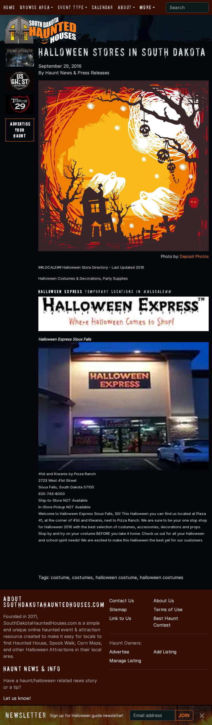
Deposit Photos (194, 256)
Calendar (102, 7)
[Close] (202, 715)
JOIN (184, 715)
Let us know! (17, 698)
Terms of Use (167, 609)
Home (9, 7)
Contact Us (121, 600)
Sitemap (118, 609)
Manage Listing (125, 660)
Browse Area (35, 7)
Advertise (119, 652)
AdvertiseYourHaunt (20, 129)
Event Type (71, 7)
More (145, 7)
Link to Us (120, 618)
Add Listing (164, 652)
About (125, 7)
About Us (163, 600)
